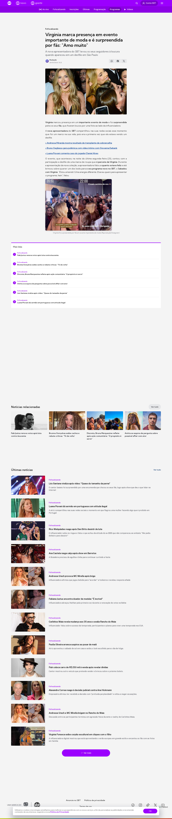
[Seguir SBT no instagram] (140, 805)
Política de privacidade (94, 800)
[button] (29, 427)
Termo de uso (85, 806)
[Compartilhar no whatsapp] (112, 61)
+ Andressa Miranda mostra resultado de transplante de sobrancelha (78, 143)
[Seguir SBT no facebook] (133, 805)
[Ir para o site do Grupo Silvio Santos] (19, 805)
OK (150, 811)
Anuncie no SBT (73, 800)
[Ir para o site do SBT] (37, 805)
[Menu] (162, 3)
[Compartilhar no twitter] (124, 61)
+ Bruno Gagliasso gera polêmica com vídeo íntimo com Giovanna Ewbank (81, 148)
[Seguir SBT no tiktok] (148, 805)
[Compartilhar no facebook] (118, 61)
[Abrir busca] (136, 3)
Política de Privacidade (59, 812)
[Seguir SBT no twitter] (155, 805)
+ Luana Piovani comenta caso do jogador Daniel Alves (71, 153)
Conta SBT (151, 3)
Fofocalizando (51, 29)
